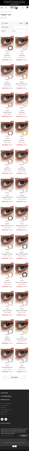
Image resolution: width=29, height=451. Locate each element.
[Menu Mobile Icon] (2, 8)
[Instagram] (6, 419)
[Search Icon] (6, 7)
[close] (27, 3)
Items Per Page (4, 27)
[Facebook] (2, 419)
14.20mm (22, 192)
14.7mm (22, 79)
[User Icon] (22, 7)
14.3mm (7, 136)
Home (2, 11)
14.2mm (22, 51)
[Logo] (14, 7)
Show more (14, 377)
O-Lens (21, 53)
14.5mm (7, 51)
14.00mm (7, 79)
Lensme (7, 53)
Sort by (3, 31)
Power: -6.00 (7, 11)
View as (21, 23)
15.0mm (22, 306)
